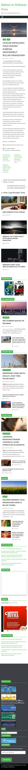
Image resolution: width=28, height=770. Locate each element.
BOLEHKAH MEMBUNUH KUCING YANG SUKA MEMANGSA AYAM (13, 470)
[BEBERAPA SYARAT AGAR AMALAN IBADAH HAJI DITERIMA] (14, 249)
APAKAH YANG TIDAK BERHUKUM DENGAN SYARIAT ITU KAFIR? (14, 181)
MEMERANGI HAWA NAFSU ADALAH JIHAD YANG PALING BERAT (14, 376)
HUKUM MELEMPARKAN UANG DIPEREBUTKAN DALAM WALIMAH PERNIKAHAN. (18, 524)
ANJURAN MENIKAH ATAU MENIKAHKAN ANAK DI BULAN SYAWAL (14, 502)
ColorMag (5, 767)
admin (12, 58)
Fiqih (4, 39)
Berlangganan (6, 759)
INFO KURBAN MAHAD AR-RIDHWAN (13, 322)
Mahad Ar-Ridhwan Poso (15, 765)
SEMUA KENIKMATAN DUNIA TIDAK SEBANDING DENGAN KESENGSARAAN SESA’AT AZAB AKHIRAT (18, 405)
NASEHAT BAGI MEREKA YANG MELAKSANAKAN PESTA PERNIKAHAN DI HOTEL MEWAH (18, 535)
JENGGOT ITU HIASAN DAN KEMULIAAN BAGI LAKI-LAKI (18, 461)
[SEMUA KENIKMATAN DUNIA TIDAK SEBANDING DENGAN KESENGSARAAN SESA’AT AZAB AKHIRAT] (6, 406)
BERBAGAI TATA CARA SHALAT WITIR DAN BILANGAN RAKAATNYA (13, 238)
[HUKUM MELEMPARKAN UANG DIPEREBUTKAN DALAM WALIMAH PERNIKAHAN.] (6, 525)
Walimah (5, 496)
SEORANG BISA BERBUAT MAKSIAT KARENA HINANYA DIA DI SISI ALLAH (13, 395)
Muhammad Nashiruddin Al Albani (10, 701)
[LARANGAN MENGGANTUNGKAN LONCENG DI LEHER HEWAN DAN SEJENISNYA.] (14, 424)
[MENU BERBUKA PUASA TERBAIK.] (14, 197)
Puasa (8, 39)
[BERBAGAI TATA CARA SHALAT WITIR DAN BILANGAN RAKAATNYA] (14, 221)
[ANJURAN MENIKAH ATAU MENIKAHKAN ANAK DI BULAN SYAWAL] (14, 487)
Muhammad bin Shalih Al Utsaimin (10, 703)
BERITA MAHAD (6, 317)
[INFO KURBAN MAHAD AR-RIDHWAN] (14, 308)
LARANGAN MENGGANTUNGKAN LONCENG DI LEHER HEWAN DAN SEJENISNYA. (14, 441)
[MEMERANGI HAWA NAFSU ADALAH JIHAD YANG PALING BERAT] (14, 361)
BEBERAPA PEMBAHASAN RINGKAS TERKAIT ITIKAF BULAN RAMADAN (7, 167)
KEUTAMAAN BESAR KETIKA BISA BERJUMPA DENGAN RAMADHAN (16, 187)
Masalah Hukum (6, 433)
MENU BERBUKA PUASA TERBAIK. (14, 212)
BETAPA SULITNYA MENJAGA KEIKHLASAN (11, 548)
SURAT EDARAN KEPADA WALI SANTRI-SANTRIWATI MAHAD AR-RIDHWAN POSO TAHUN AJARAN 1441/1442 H (19, 341)
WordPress (11, 767)
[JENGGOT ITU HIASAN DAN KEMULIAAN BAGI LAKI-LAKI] (6, 463)
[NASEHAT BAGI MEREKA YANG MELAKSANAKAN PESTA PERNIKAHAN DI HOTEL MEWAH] (6, 536)
